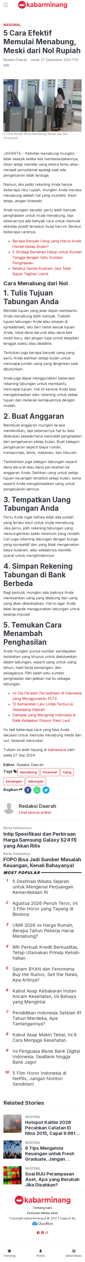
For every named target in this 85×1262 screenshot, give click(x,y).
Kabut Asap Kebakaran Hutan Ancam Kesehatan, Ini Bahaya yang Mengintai (44, 996)
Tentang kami (42, 1208)
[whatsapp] (37, 790)
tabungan (36, 781)
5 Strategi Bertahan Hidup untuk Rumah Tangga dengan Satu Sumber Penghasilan (47, 257)
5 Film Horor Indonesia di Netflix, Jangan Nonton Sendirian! (39, 1078)
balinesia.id (57, 749)
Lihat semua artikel (35, 812)
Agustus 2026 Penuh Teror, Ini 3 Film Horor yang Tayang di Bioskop (45, 909)
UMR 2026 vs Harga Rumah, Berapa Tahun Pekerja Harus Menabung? (43, 930)
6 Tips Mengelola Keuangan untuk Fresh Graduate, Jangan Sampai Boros (49, 1153)
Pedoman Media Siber (42, 1213)
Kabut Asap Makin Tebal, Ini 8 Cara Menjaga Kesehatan (44, 1037)
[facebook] (28, 790)
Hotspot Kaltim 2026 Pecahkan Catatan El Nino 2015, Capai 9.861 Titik (50, 1128)
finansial (50, 772)
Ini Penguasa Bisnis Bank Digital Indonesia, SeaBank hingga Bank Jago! (46, 1056)
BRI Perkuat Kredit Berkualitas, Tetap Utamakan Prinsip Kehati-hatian (46, 952)
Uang (67, 772)
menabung (28, 772)
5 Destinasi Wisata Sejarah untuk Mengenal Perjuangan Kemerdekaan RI (42, 887)
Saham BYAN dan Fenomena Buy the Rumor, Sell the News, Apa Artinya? (45, 974)
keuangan (14, 781)
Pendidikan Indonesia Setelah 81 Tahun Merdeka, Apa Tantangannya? (46, 1018)
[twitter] (46, 790)
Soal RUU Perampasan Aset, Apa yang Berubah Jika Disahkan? (52, 1179)
